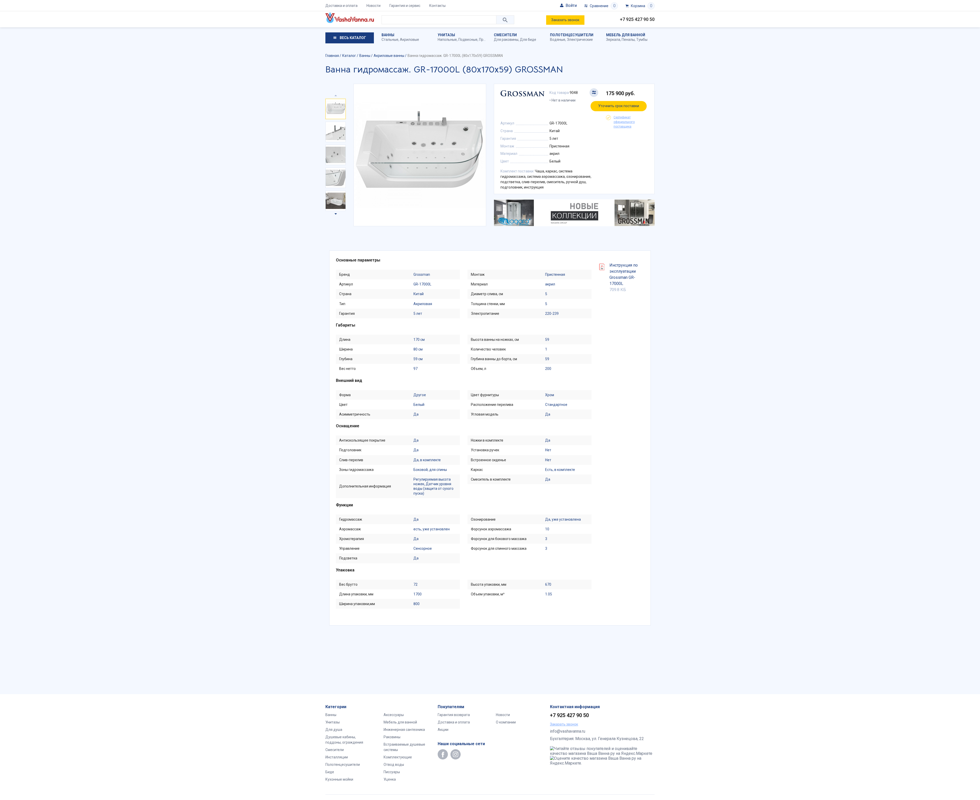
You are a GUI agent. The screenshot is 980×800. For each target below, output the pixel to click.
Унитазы (446, 35)
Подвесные (467, 40)
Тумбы (641, 40)
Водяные (557, 40)
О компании (506, 722)
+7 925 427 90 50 (637, 19)
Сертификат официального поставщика (624, 122)
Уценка (390, 779)
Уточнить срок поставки (618, 106)
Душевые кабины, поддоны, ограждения (344, 739)
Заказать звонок (565, 20)
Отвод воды (394, 764)
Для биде (528, 40)
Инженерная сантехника (404, 730)
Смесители (505, 35)
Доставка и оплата (341, 6)
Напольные (447, 40)
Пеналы (628, 40)
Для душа (333, 730)
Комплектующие (398, 757)
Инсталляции (336, 757)
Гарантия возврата (454, 715)
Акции (443, 730)
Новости (373, 6)
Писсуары (392, 772)
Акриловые (409, 40)
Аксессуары (394, 715)
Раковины (392, 737)
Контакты (437, 6)
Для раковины (506, 40)
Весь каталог (352, 38)
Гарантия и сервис (404, 6)
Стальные (390, 40)
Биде (329, 772)
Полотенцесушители (571, 35)
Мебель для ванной (625, 35)
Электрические (580, 40)
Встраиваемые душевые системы (404, 747)
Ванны (388, 35)
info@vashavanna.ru (567, 731)
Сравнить (594, 92)
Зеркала (613, 40)
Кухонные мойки (339, 779)
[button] (335, 213)
